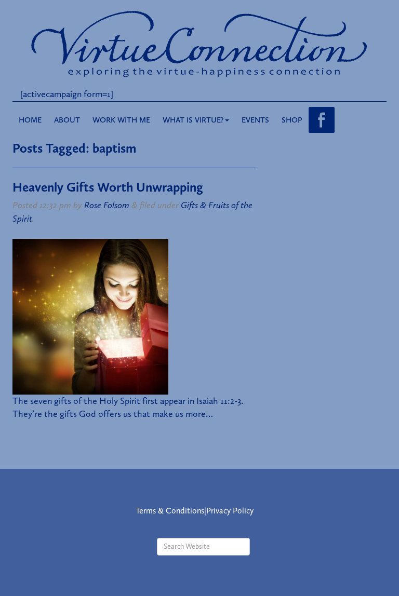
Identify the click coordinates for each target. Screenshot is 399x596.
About (67, 120)
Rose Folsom (106, 205)
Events (255, 120)
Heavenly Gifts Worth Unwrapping (107, 187)
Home (30, 120)
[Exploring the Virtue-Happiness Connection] (199, 43)
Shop (292, 120)
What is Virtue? (193, 120)
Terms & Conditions (170, 511)
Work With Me (121, 120)
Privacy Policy (230, 511)
